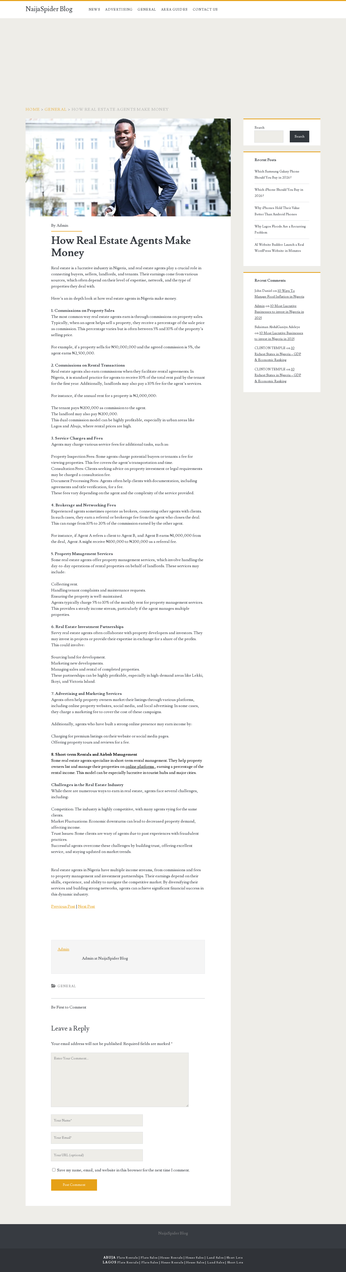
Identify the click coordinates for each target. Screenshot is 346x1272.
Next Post (86, 906)
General (147, 10)
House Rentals (171, 1258)
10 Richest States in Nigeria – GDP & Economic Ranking (278, 354)
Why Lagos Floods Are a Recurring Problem (280, 229)
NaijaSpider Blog (49, 9)
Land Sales (215, 1258)
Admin (62, 225)
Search (259, 128)
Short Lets (234, 1258)
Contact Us (205, 10)
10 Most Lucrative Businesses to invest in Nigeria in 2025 (279, 312)
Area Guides (174, 10)
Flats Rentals (127, 1258)
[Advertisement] (173, 56)
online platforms (140, 766)
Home (33, 109)
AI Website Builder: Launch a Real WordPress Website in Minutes (279, 248)
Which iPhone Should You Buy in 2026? (279, 193)
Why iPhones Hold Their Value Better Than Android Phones (277, 211)
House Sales (195, 1258)
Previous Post (63, 906)
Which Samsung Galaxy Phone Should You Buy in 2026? (277, 174)
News (94, 10)
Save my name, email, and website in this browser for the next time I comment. (123, 1170)
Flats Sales (149, 1258)
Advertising (118, 10)
